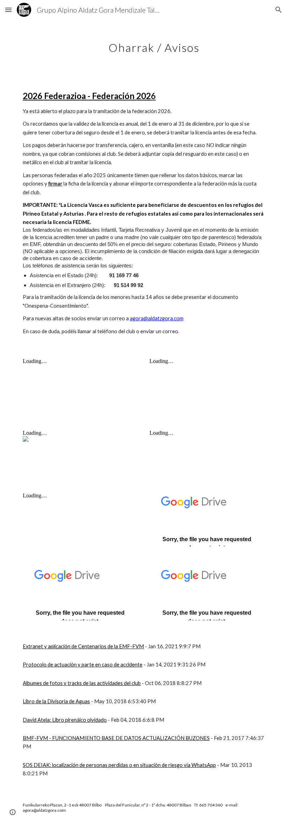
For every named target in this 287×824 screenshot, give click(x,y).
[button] (8, 9)
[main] (154, 43)
